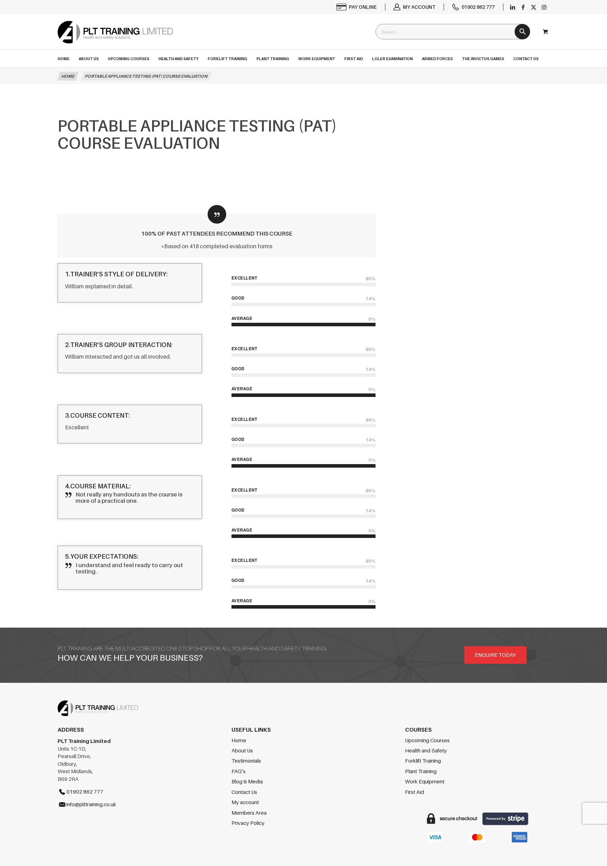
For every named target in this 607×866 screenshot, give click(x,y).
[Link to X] (533, 7)
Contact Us (244, 792)
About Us (242, 750)
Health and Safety (426, 750)
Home (238, 740)
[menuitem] (356, 7)
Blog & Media (247, 781)
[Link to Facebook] (523, 7)
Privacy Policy (248, 823)
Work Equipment (424, 781)
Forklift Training (423, 760)
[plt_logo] (115, 38)
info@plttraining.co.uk (91, 804)
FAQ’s (238, 771)
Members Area (249, 812)
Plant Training (421, 771)
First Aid (414, 792)
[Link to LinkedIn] (512, 7)
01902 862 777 (478, 7)
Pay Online (363, 7)
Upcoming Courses (427, 740)
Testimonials (246, 760)
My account (419, 7)
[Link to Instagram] (544, 7)
